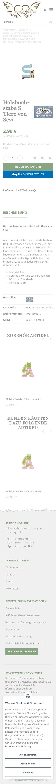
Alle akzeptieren (28, 754)
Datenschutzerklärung (24, 681)
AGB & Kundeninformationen (22, 615)
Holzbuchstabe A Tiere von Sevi (24, 399)
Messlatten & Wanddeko (40, 307)
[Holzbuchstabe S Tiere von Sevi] (28, 71)
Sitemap (10, 581)
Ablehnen (28, 772)
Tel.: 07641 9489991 (16, 539)
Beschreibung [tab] (15, 212)
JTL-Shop (43, 780)
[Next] (50, 339)
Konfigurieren (28, 763)
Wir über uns (13, 567)
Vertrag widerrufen (21, 651)
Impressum (12, 629)
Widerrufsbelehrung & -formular (24, 643)
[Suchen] (51, 22)
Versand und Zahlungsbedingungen (26, 622)
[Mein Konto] (45, 10)
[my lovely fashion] (21, 10)
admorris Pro (23, 780)
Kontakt (10, 574)
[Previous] (43, 339)
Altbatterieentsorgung (18, 636)
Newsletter (11, 588)
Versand (24, 136)
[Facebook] (29, 546)
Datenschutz (12, 608)
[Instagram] (32, 546)
